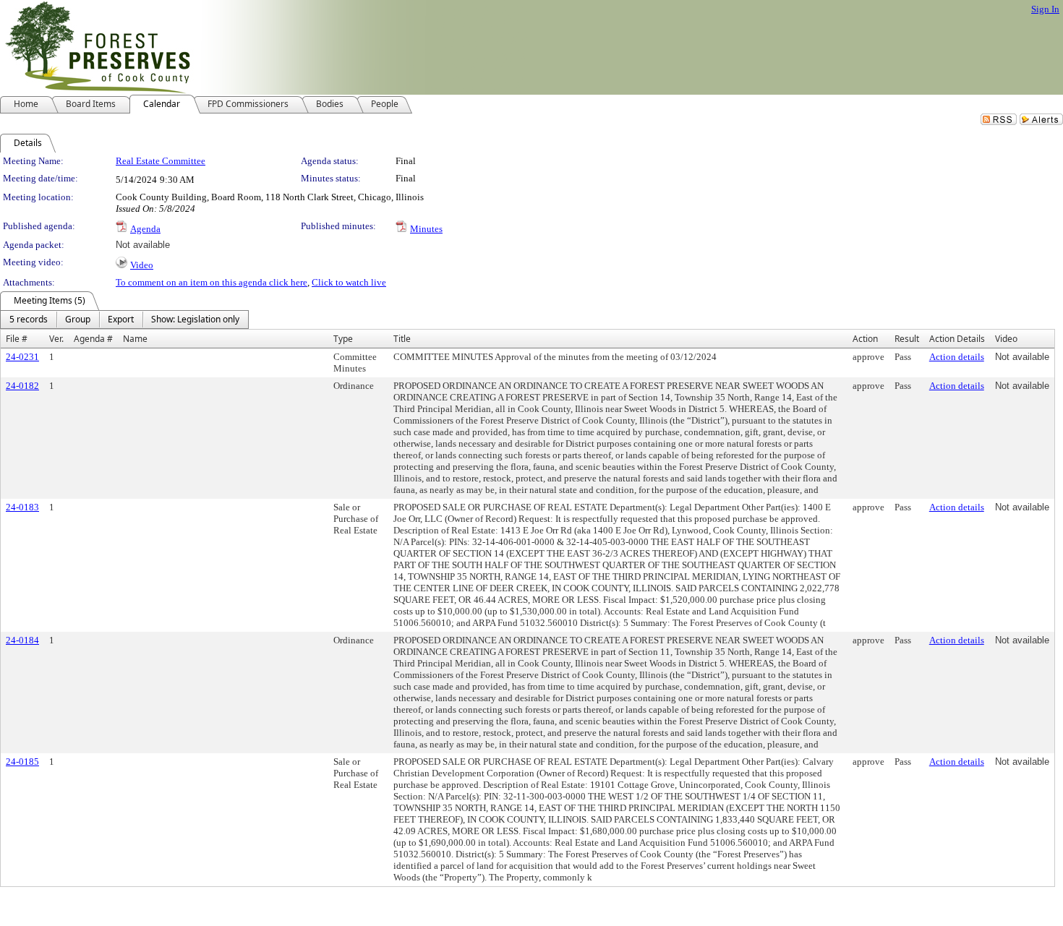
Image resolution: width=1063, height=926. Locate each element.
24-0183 (22, 507)
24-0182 (22, 385)
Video (141, 265)
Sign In (1045, 9)
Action (865, 339)
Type (343, 339)
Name (135, 339)
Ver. (56, 339)
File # (16, 339)
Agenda (145, 228)
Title (402, 339)
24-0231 (22, 356)
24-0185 (22, 761)
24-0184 (22, 640)
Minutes (426, 228)
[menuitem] (28, 319)
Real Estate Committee (160, 160)
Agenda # (93, 339)
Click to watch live (349, 282)
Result (907, 339)
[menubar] (124, 319)
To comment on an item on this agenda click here (211, 282)
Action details (956, 356)
